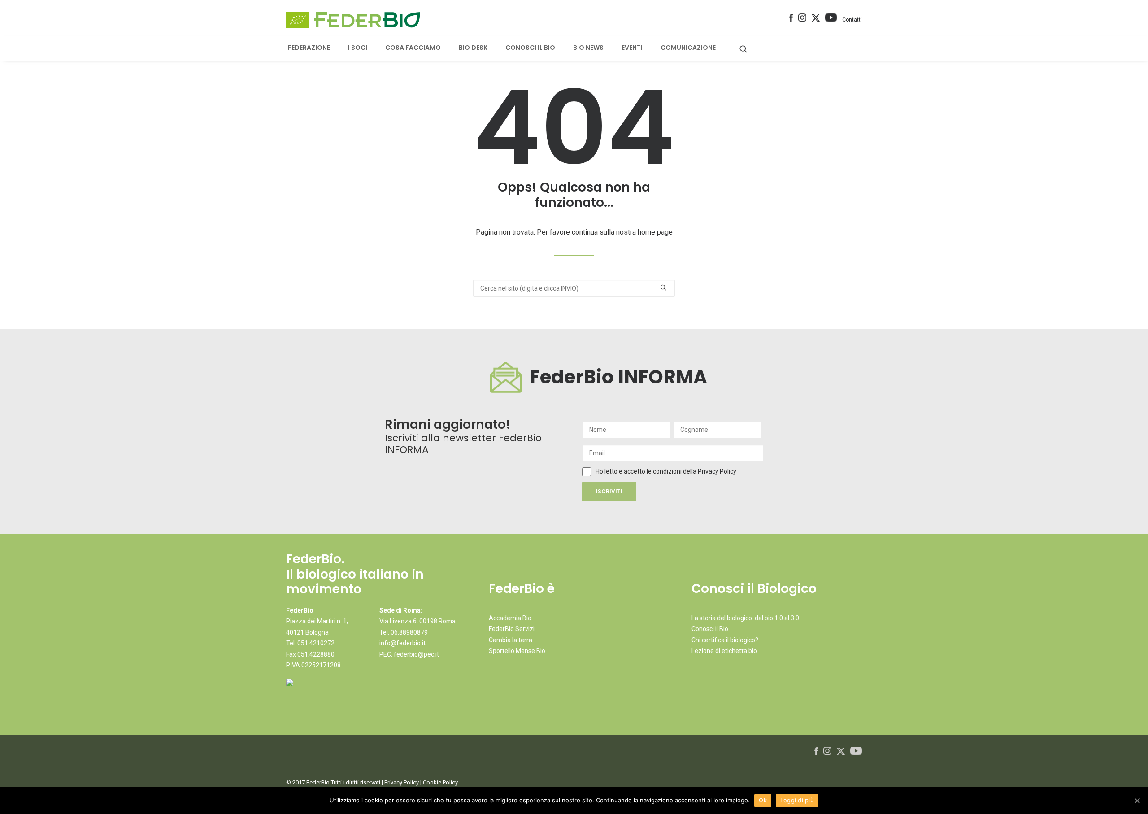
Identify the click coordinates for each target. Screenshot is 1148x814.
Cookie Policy (440, 782)
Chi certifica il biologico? (724, 640)
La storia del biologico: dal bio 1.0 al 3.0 (745, 618)
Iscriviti (609, 491)
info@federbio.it (402, 643)
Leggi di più (797, 800)
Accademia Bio (510, 618)
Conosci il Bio (709, 628)
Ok (763, 800)
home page (655, 232)
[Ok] (1136, 800)
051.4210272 (316, 643)
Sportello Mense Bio (517, 650)
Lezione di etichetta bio (724, 650)
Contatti (852, 20)
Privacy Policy (717, 471)
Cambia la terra (510, 640)
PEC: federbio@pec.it (409, 654)
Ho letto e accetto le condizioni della (647, 471)
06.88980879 (409, 632)
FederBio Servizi (512, 628)
